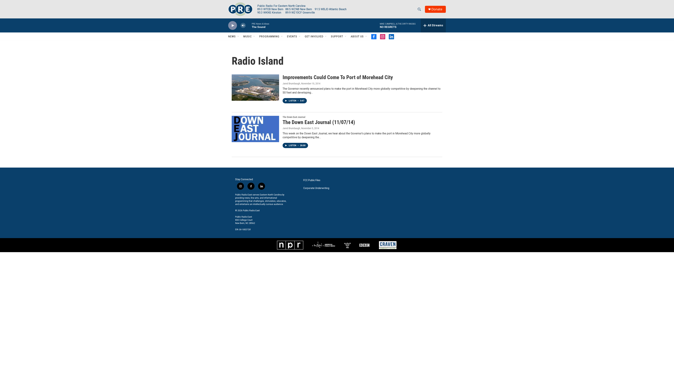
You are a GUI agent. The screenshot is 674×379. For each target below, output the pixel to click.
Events (292, 36)
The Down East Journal (294, 117)
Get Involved (314, 36)
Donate (436, 9)
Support (337, 36)
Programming (269, 36)
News (232, 36)
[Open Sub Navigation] (238, 36)
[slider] (248, 25)
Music (247, 36)
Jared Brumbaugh (291, 83)
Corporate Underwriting (316, 188)
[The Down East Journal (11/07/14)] (255, 129)
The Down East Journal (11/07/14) (319, 122)
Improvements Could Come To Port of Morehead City (338, 77)
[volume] (243, 25)
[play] (232, 26)
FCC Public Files (311, 180)
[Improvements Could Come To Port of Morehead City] (255, 87)
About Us (357, 36)
